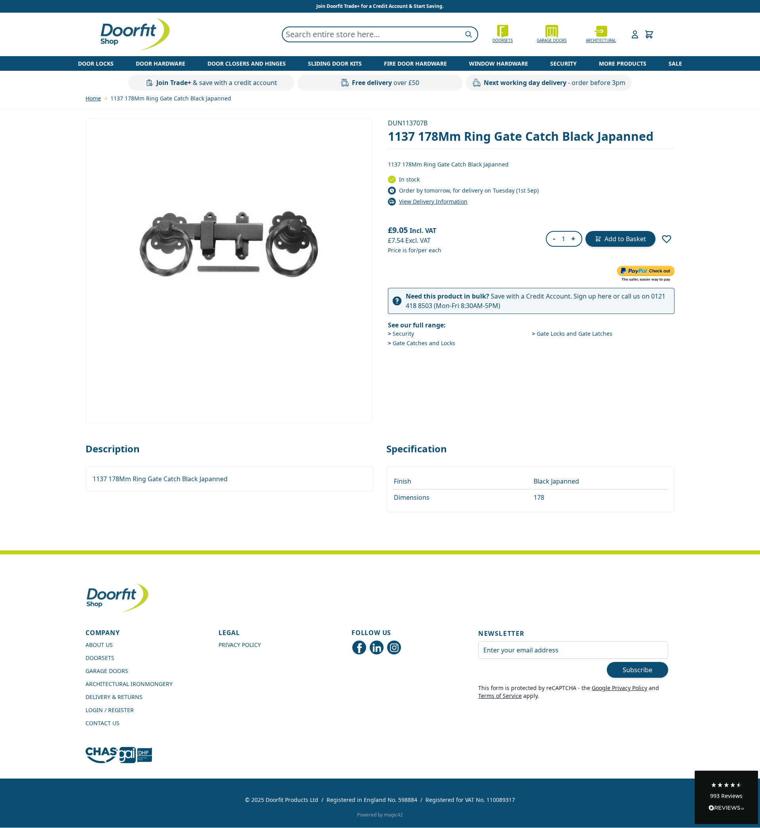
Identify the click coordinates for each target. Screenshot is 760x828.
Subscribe (637, 669)
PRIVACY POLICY (239, 644)
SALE (675, 63)
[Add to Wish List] (666, 239)
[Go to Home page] (135, 34)
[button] (726, 797)
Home (93, 98)
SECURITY (563, 63)
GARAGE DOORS (551, 40)
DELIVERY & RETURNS (114, 697)
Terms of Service (500, 695)
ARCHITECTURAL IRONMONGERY (129, 684)
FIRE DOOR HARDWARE (415, 63)
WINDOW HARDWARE (498, 63)
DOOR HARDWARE (160, 63)
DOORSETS (100, 658)
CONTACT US (103, 723)
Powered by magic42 (380, 814)
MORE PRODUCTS (622, 63)
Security (401, 333)
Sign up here (593, 296)
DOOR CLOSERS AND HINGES (246, 63)
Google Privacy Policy (619, 688)
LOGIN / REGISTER (110, 710)
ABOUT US (99, 644)
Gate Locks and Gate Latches (572, 333)
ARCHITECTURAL (601, 40)
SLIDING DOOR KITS (335, 63)
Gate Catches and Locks (421, 343)
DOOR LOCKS (96, 63)
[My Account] (635, 34)
